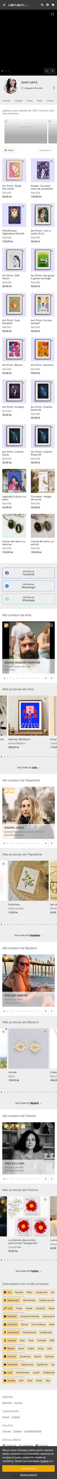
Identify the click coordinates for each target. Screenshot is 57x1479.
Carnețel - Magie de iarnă (41, 498)
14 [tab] (41, 756)
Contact (18, 100)
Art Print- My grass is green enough (42, 277)
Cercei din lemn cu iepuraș (13, 543)
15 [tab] (44, 756)
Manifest (7, 1402)
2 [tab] (5, 71)
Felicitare (14, 904)
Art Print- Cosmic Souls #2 (41, 408)
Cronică (18, 1402)
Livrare (50, 100)
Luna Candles (14, 1247)
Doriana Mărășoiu (16, 743)
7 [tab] (22, 678)
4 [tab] (13, 678)
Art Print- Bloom (12, 365)
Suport (5, 1417)
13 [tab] (38, 756)
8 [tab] (25, 678)
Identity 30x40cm (19, 739)
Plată (39, 100)
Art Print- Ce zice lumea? (41, 322)
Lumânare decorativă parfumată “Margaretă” (23, 1241)
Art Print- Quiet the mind (11, 187)
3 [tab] (8, 71)
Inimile (12, 1072)
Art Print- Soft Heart (11, 277)
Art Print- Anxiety (13, 407)
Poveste (6, 100)
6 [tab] (19, 678)
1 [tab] (2, 71)
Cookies (17, 1431)
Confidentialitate (32, 1431)
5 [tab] (16, 678)
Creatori (16, 1417)
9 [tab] (28, 678)
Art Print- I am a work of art (41, 232)
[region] (28, 131)
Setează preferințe (28, 1475)
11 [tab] (35, 678)
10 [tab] (32, 678)
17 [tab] (50, 756)
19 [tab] (56, 756)
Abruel (11, 1076)
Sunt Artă (6, 192)
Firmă (30, 100)
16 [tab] (47, 756)
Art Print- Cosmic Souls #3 (41, 453)
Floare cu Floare (15, 908)
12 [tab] (38, 678)
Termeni (6, 1431)
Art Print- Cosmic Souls (13, 453)
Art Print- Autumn (42, 365)
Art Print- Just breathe (11, 322)
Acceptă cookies (28, 1468)
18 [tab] (53, 756)
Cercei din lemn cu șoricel (42, 543)
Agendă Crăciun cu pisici (14, 498)
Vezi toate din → (28, 767)
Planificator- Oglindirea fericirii (13, 232)
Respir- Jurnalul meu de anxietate (42, 187)
